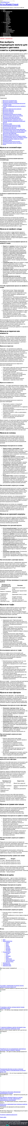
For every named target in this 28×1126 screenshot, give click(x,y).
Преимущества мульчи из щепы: (11, 141)
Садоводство (6, 33)
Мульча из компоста (8, 111)
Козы (7, 14)
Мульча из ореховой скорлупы (11, 117)
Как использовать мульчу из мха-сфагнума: (14, 130)
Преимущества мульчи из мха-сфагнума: (14, 129)
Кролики (8, 19)
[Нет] (9, 1125)
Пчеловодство (7, 34)
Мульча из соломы (8, 113)
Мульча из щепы (7, 140)
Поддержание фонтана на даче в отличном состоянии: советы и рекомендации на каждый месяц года (12, 1070)
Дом (4, 10)
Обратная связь (7, 36)
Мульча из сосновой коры (10, 100)
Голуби (7, 23)
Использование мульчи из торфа (12, 126)
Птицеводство (7, 22)
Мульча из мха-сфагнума (9, 128)
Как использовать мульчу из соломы (13, 115)
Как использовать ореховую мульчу (13, 119)
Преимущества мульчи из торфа (11, 125)
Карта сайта (3, 1117)
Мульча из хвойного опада (10, 102)
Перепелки (9, 29)
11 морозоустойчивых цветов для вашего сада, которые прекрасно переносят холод (13, 1028)
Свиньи (8, 12)
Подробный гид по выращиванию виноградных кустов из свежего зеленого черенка (13, 1049)
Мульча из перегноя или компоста (12, 109)
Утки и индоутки (10, 30)
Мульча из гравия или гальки (11, 134)
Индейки (8, 26)
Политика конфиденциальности (8, 1114)
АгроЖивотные (9, 4)
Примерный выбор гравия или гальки (13, 139)
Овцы (7, 15)
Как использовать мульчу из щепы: (12, 143)
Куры (7, 27)
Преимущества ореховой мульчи (12, 118)
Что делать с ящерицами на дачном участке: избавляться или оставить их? (12, 986)
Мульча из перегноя (8, 110)
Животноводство (7, 11)
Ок (7, 1125)
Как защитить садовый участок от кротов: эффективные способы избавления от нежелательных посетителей (11, 1099)
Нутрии (8, 17)
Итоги (4, 144)
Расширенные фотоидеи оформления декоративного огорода (10, 1092)
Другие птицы (9, 32)
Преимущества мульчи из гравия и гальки (14, 136)
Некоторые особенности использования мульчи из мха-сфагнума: (14, 132)
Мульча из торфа (7, 124)
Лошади (8, 21)
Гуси (7, 25)
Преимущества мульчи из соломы (12, 114)
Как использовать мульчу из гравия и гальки (15, 137)
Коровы (8, 18)
